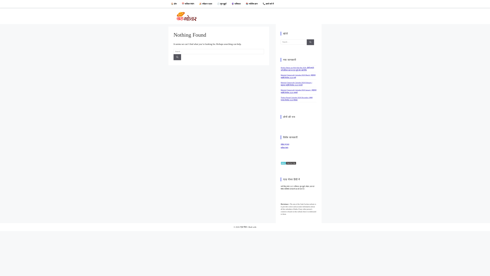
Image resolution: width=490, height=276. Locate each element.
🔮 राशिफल (236, 4)
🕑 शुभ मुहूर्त (221, 4)
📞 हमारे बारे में (268, 4)
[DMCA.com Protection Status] (288, 163)
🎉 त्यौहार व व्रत (205, 4)
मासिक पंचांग (284, 148)
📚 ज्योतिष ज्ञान (252, 4)
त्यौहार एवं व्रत (285, 144)
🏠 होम (174, 4)
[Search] (177, 57)
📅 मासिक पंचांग (188, 4)
